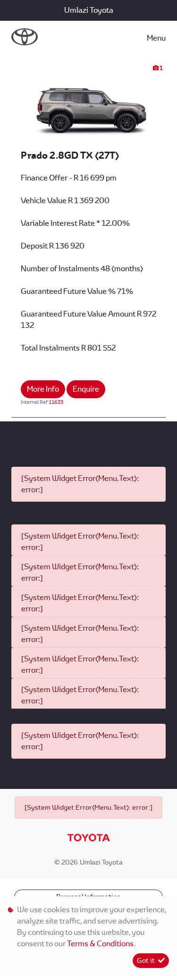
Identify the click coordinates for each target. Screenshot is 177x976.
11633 (56, 402)
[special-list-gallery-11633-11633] (88, 106)
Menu (156, 38)
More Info (43, 389)
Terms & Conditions (100, 944)
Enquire (86, 389)
